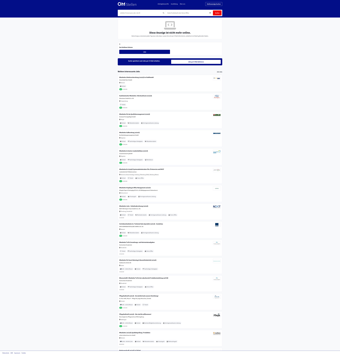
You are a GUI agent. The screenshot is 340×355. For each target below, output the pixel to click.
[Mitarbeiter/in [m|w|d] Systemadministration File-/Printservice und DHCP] (170, 175)
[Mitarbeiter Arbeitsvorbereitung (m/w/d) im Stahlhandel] (170, 83)
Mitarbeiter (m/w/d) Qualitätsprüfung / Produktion (134, 332)
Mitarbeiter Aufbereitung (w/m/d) (129, 132)
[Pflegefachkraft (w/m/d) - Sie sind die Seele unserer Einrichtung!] (170, 301)
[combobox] (140, 13)
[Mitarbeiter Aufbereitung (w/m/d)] (170, 138)
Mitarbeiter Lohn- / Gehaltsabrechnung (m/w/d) (133, 206)
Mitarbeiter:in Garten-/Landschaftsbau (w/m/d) (133, 151)
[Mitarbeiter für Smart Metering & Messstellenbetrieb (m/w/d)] (170, 266)
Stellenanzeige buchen (214, 4)
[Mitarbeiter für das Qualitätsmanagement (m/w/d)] (170, 120)
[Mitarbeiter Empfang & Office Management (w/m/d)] (170, 193)
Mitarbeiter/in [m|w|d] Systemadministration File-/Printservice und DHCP (141, 169)
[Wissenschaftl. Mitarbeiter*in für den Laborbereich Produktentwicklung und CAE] (170, 283)
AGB (12, 353)
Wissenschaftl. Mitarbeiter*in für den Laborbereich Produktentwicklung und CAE (143, 278)
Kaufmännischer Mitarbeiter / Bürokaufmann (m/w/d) (135, 96)
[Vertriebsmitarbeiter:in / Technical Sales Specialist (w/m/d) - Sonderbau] (170, 229)
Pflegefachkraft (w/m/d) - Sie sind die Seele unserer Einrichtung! (138, 296)
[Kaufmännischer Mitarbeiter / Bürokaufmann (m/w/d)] (170, 101)
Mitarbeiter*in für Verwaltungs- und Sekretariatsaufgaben (137, 242)
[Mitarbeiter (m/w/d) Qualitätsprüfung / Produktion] (170, 338)
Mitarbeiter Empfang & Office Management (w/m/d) (135, 188)
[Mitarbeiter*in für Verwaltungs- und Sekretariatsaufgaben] (170, 248)
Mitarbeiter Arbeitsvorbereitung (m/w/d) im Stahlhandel (136, 77)
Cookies (24, 353)
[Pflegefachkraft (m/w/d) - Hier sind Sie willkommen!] (170, 320)
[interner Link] (127, 4)
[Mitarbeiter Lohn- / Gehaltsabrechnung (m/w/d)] (170, 212)
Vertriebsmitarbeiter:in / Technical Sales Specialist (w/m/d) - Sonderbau (141, 224)
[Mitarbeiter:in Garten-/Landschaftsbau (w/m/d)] (170, 156)
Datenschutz (5, 353)
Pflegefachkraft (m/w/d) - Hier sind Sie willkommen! (135, 314)
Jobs (144, 52)
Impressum (17, 353)
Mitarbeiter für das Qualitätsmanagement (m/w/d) (134, 114)
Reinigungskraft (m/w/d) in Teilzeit (130, 350)
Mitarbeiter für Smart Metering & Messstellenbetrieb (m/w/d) (137, 260)
